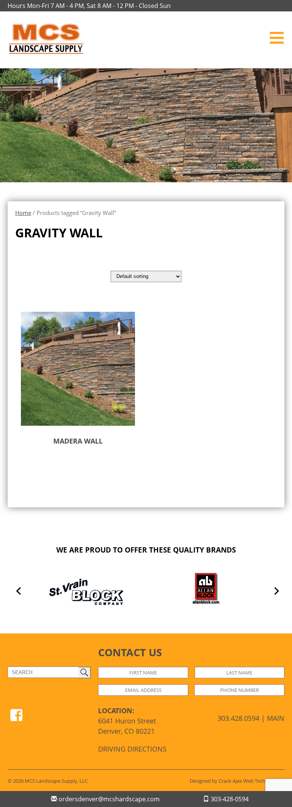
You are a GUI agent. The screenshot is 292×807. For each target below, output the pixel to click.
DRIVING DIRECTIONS (132, 748)
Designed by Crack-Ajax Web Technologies (237, 780)
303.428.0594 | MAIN (250, 718)
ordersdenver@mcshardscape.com (108, 799)
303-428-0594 (229, 799)
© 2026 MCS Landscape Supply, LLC (48, 780)
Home (23, 212)
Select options (62, 464)
